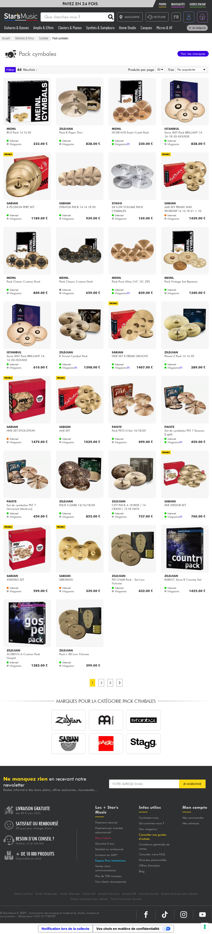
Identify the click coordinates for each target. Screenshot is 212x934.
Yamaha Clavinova (108, 893)
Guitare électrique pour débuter (179, 893)
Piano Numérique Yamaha (126, 898)
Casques (147, 27)
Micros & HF (165, 27)
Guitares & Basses (17, 27)
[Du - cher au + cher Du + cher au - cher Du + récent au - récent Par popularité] (190, 69)
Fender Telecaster (70, 893)
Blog (142, 871)
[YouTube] (202, 914)
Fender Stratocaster (46, 893)
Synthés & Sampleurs (100, 27)
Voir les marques (193, 54)
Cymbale (43, 38)
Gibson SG (89, 893)
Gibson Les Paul (23, 893)
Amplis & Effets (43, 27)
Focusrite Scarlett (148, 893)
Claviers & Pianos (70, 27)
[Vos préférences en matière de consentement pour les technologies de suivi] (205, 927)
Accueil (6, 38)
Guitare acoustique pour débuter (89, 898)
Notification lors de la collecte (65, 929)
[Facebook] (146, 914)
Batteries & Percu (24, 38)
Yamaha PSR (129, 893)
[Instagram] (183, 914)
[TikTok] (164, 914)
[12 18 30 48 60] (159, 69)
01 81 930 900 (35, 843)
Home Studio (128, 27)
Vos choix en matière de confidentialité (127, 929)
